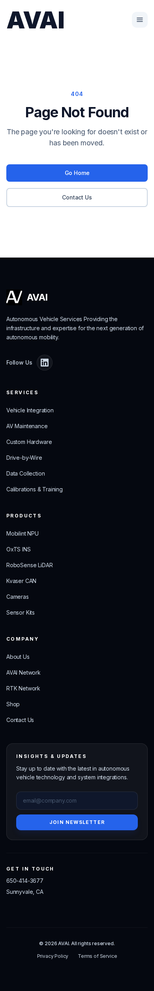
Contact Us (77, 197)
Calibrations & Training (34, 489)
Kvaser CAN (21, 580)
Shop (13, 704)
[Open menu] (140, 20)
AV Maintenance (27, 426)
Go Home (77, 172)
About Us (18, 656)
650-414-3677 (24, 880)
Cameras (17, 596)
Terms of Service (97, 956)
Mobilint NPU (22, 533)
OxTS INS (18, 549)
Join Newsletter (77, 822)
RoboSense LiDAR (29, 565)
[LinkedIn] (45, 362)
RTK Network (23, 688)
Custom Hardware (29, 441)
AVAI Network (23, 672)
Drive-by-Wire (24, 457)
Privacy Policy (53, 956)
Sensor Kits (20, 612)
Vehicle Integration (30, 410)
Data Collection (25, 473)
